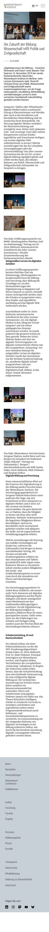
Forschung (10, 807)
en (37, 6)
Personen (9, 832)
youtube (26, 906)
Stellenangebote (13, 837)
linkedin (6, 906)
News (8, 763)
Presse (8, 843)
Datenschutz (11, 867)
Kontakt (9, 848)
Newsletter (10, 769)
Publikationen (11, 789)
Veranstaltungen (13, 775)
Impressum (10, 885)
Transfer (9, 813)
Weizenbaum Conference (11, 782)
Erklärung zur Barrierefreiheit (18, 879)
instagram (13, 906)
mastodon (19, 906)
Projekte (9, 819)
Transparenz (11, 861)
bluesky (32, 906)
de (33, 6)
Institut (8, 802)
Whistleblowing (12, 873)
